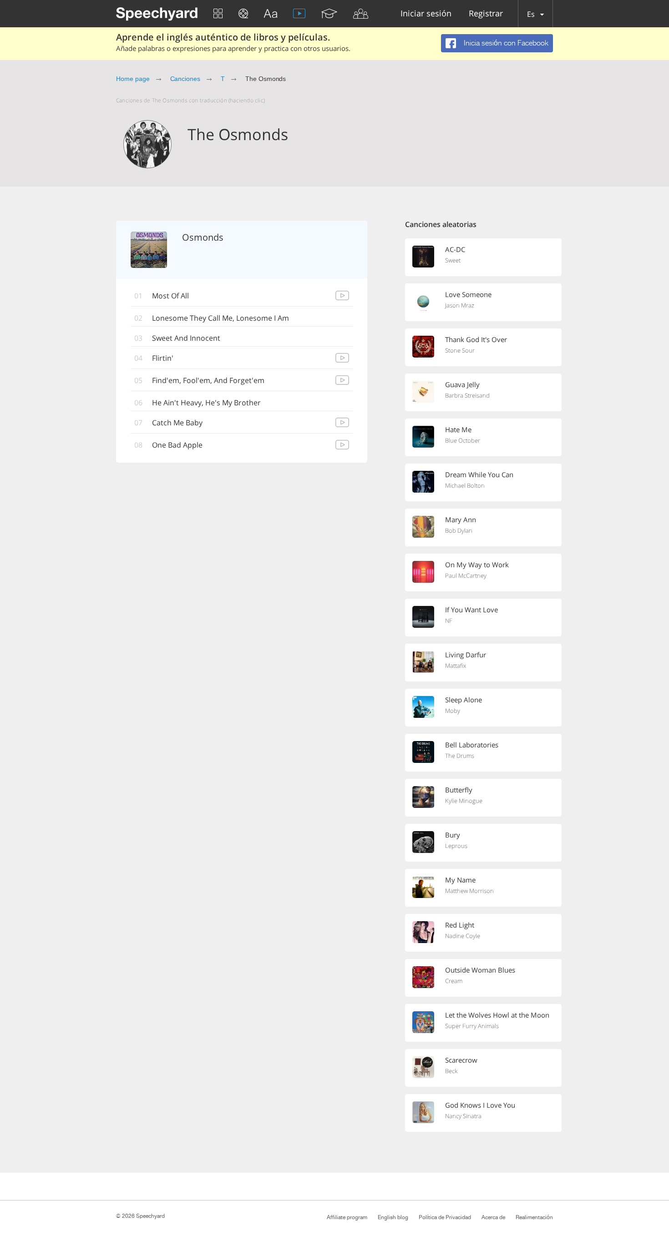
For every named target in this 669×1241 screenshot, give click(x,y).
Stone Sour (460, 350)
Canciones (185, 78)
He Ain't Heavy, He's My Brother (206, 403)
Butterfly (458, 789)
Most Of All (170, 296)
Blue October (462, 440)
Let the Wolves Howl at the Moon (497, 1014)
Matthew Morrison (469, 891)
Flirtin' (162, 358)
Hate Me (458, 429)
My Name (460, 879)
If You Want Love (471, 609)
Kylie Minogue (463, 801)
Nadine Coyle (462, 936)
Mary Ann (460, 519)
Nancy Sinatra (463, 1116)
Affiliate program (347, 1217)
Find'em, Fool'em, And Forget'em (208, 380)
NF (448, 620)
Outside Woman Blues (480, 969)
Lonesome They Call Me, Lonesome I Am (220, 318)
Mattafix (455, 665)
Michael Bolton (465, 485)
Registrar (486, 14)
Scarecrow (461, 1059)
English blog (393, 1217)
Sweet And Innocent (186, 338)
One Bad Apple (177, 445)
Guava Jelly (462, 384)
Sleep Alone (463, 699)
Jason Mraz (459, 305)
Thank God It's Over (476, 339)
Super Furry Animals (472, 1026)
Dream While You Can (479, 474)
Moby (452, 710)
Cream (453, 981)
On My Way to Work (477, 564)
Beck (451, 1071)
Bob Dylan (458, 530)
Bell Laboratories (471, 744)
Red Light (459, 924)
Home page (133, 78)
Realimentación (534, 1217)
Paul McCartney (466, 575)
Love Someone (468, 294)
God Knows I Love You (480, 1105)
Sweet (453, 260)
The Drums (459, 756)
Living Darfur (465, 654)
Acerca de (493, 1217)
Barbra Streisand (467, 395)
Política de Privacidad (445, 1217)
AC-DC (455, 249)
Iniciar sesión (425, 14)
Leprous (456, 846)
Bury (452, 834)
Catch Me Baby (177, 423)
